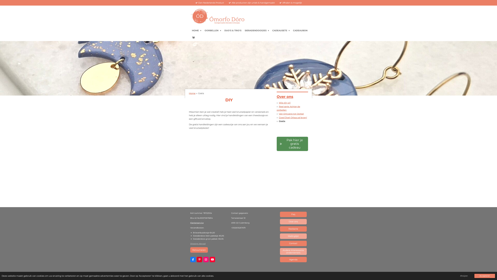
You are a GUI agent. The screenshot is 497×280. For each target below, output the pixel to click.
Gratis (201, 93)
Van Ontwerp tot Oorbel (291, 114)
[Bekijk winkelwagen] (193, 37)
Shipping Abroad (198, 244)
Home (192, 93)
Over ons (285, 96)
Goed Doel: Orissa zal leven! (293, 117)
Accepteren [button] (485, 276)
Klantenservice (197, 223)
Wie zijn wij (284, 103)
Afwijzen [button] (464, 276)
